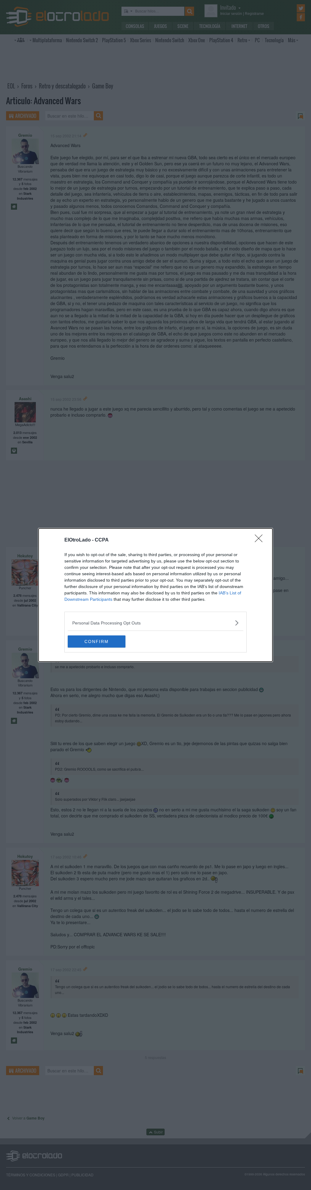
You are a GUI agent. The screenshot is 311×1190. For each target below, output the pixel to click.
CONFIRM (96, 641)
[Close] (260, 540)
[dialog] (155, 595)
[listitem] (155, 623)
